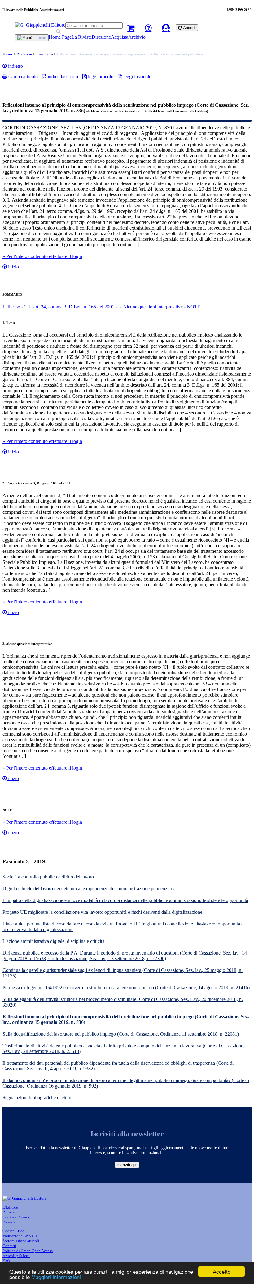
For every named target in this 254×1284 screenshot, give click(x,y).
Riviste (8, 1212)
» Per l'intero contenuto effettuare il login (42, 256)
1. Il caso (11, 306)
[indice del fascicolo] (44, 76)
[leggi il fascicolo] (120, 76)
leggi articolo (100, 76)
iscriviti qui (127, 1164)
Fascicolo (44, 54)
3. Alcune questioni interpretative (150, 306)
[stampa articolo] (4, 76)
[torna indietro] (4, 65)
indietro (15, 66)
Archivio (137, 37)
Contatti (9, 1245)
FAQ (6, 1260)
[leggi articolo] (84, 76)
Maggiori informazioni (56, 1277)
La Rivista (82, 37)
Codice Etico (13, 1231)
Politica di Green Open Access (27, 1250)
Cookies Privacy (16, 1217)
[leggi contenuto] (4, 266)
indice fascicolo (63, 76)
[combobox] (94, 25)
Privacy (8, 1222)
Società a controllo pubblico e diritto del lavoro (48, 876)
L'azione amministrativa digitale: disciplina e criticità (53, 941)
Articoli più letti (16, 1255)
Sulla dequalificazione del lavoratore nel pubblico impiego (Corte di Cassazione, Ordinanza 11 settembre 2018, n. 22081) (120, 1034)
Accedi (188, 27)
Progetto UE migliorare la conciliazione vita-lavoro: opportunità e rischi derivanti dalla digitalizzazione (102, 912)
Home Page (60, 37)
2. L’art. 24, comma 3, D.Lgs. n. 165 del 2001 (69, 306)
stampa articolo (23, 76)
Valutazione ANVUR (19, 1236)
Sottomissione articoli (20, 1241)
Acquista (119, 37)
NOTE (193, 306)
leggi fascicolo (137, 76)
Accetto (221, 1271)
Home (7, 54)
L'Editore (10, 1207)
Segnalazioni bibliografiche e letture (37, 1097)
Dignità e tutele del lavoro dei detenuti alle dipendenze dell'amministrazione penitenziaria (89, 888)
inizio (13, 266)
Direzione (101, 37)
